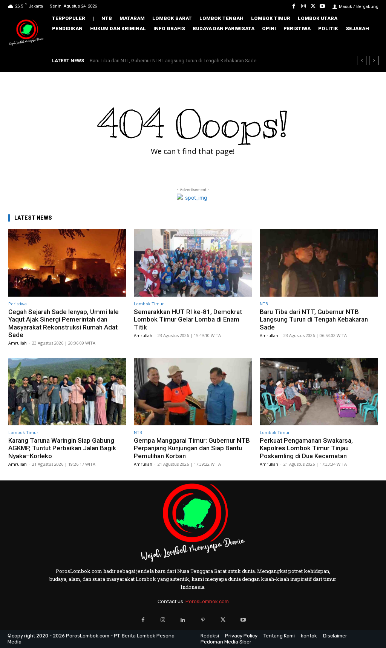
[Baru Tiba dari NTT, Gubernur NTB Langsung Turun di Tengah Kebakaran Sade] (319, 263)
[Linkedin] (183, 620)
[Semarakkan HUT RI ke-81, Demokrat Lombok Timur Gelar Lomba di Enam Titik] (193, 263)
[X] (313, 6)
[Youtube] (322, 6)
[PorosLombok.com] (26, 33)
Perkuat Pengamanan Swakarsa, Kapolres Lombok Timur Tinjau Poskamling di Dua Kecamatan (306, 448)
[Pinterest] (203, 620)
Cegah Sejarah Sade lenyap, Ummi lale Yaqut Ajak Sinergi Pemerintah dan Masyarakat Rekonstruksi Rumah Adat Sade (63, 323)
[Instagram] (303, 6)
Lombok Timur (149, 304)
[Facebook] (294, 6)
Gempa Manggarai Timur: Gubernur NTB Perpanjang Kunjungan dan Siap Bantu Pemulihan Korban (192, 448)
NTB (264, 304)
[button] (368, 43)
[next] (373, 60)
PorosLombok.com (207, 601)
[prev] (361, 60)
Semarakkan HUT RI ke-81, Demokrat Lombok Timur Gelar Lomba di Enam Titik (188, 319)
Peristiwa (17, 304)
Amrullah (17, 343)
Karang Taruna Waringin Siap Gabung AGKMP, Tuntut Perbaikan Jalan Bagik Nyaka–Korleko (62, 448)
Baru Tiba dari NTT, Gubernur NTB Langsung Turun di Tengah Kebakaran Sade (173, 60)
